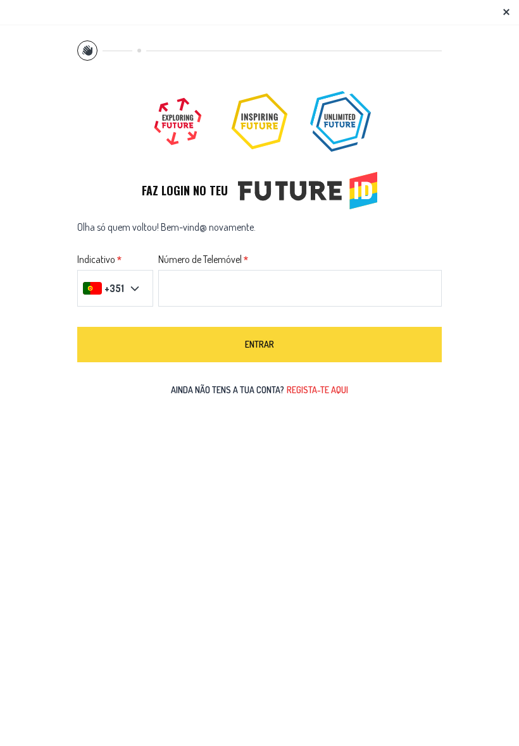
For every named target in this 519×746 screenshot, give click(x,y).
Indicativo (96, 260)
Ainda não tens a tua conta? (259, 389)
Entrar (259, 344)
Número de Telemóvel (200, 260)
